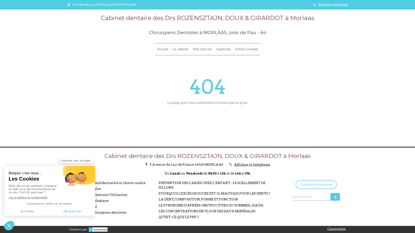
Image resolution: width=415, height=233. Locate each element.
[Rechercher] (335, 197)
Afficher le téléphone (333, 4)
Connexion (336, 229)
